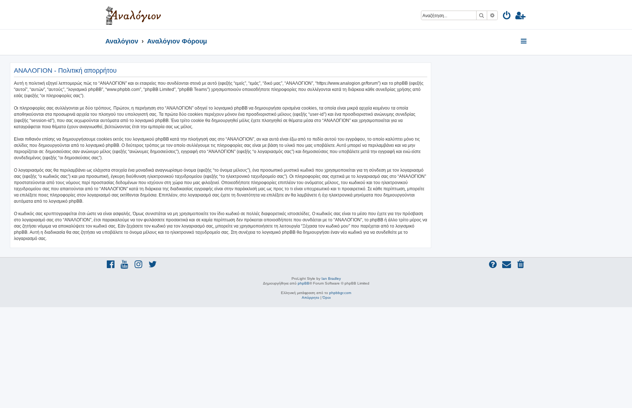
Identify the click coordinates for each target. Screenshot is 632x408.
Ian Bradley (331, 279)
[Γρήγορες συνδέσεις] (524, 41)
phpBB (303, 283)
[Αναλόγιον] (133, 15)
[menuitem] (507, 16)
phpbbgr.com (340, 293)
